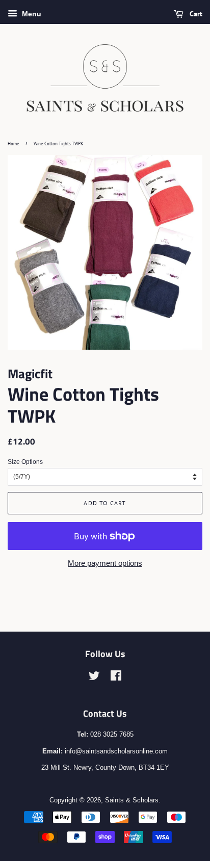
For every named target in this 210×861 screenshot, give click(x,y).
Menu (30, 14)
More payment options (105, 563)
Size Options (25, 461)
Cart (195, 13)
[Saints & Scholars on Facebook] (116, 678)
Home (13, 143)
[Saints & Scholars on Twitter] (94, 678)
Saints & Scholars (132, 800)
